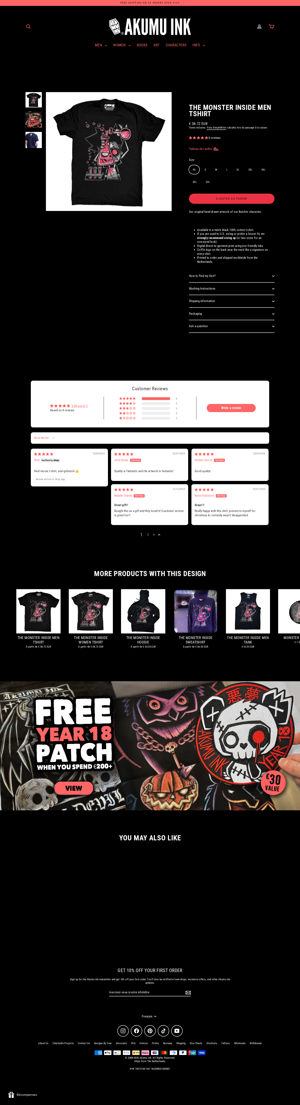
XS (194, 169)
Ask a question (198, 326)
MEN (99, 45)
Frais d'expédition (216, 127)
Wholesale (240, 1043)
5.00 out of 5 (80, 406)
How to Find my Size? (202, 276)
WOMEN (119, 45)
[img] (43, 454)
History (144, 1043)
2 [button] (148, 534)
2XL (250, 169)
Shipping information (202, 301)
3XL (263, 169)
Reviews (167, 1043)
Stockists (212, 1043)
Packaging (195, 314)
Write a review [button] (231, 408)
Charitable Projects (63, 1043)
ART (156, 45)
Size (191, 160)
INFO (196, 45)
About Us (43, 1043)
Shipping (181, 1043)
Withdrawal (256, 1043)
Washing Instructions (202, 288)
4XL (195, 181)
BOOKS (142, 45)
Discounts (121, 1043)
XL (238, 169)
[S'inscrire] (187, 993)
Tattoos (225, 1043)
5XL (208, 181)
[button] (199, 138)
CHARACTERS (176, 45)
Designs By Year (103, 1043)
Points (155, 1043)
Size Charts (196, 1043)
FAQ (133, 1043)
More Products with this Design (150, 574)
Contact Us (84, 1043)
